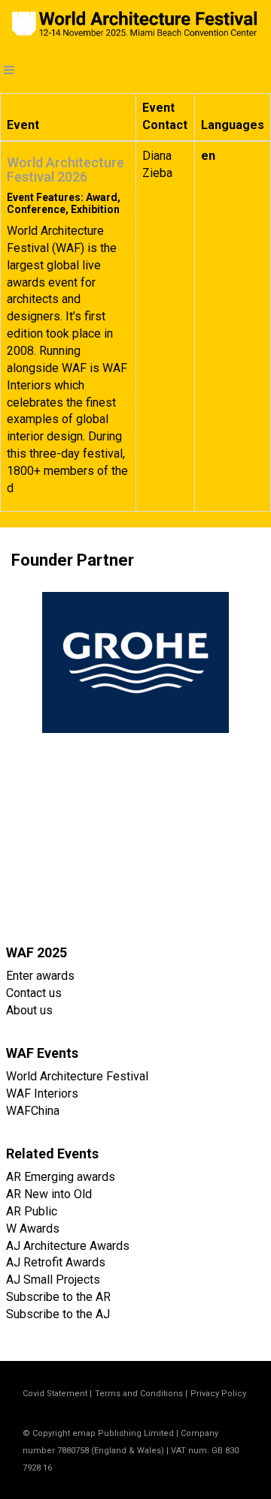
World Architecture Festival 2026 (65, 170)
